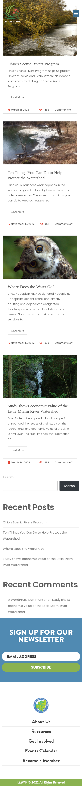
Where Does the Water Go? (31, 286)
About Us (41, 721)
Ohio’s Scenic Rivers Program (33, 63)
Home (41, 700)
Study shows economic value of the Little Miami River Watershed (39, 606)
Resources (41, 731)
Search (8, 477)
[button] (76, 13)
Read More (17, 97)
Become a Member (41, 760)
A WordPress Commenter (27, 600)
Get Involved (41, 741)
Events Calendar (41, 750)
